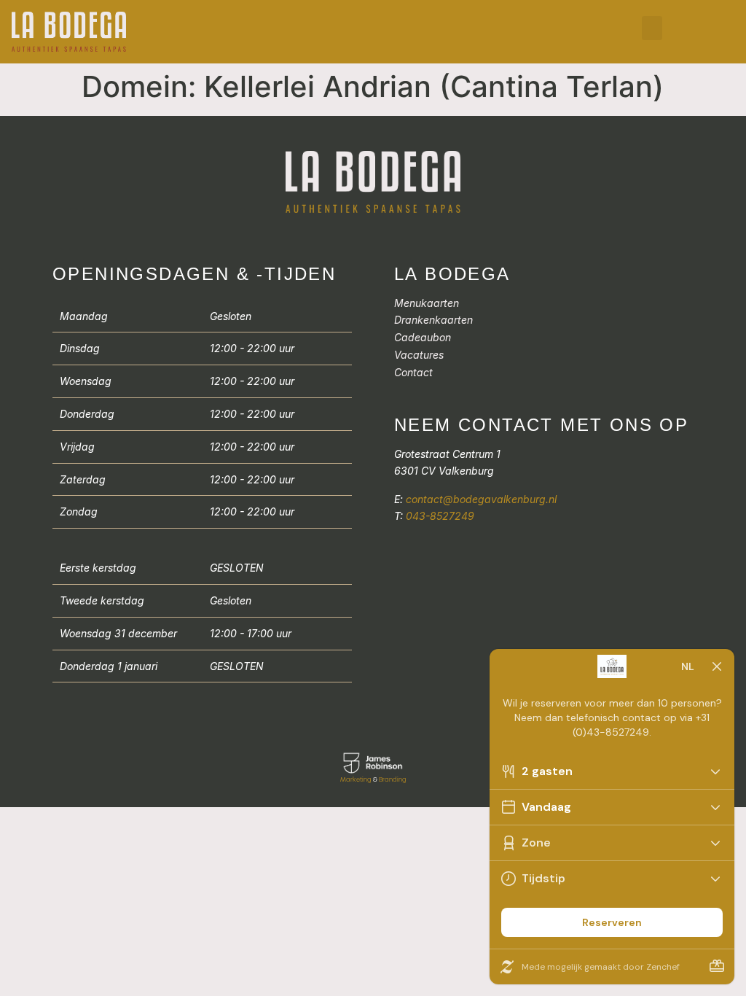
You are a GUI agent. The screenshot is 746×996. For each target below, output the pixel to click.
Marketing (356, 779)
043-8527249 (440, 516)
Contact (413, 372)
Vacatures (419, 355)
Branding (393, 779)
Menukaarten (426, 303)
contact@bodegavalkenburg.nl (481, 499)
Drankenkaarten (433, 320)
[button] (652, 28)
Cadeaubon (422, 337)
